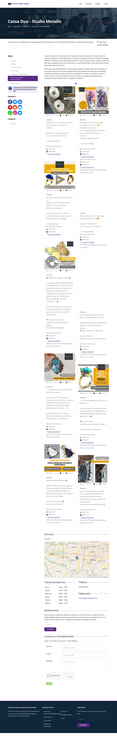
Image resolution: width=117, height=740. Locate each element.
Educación (14, 123)
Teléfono (13, 64)
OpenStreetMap (99, 577)
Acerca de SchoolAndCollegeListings (52, 712)
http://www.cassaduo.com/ (88, 598)
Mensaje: (49, 661)
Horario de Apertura (16, 67)
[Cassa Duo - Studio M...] (77, 558)
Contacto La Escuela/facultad (19, 74)
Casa (80, 4)
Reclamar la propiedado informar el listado (16, 78)
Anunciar (64, 711)
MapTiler (93, 577)
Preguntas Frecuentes (47, 725)
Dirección (13, 60)
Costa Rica (17, 27)
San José (26, 27)
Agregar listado (66, 715)
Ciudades (89, 4)
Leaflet (87, 577)
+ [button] (47, 544)
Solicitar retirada (15, 83)
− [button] (47, 547)
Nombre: (49, 646)
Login (105, 4)
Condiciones (48, 717)
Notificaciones (15, 71)
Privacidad (47, 721)
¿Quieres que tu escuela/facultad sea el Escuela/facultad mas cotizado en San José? (25, 89)
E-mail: (48, 654)
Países (98, 4)
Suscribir (50, 629)
